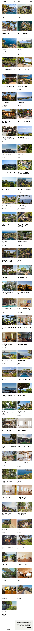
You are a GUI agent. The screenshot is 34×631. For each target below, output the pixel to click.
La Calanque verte (22, 277)
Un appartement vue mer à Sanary (9, 328)
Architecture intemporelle (8, 86)
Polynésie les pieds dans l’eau (23, 362)
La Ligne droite (21, 16)
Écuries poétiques (22, 564)
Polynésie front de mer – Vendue (8, 225)
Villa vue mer (5, 189)
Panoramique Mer (22, 104)
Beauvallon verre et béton (24, 446)
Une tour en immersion (23, 531)
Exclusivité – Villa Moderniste (6, 122)
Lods (18, 580)
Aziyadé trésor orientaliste (9, 413)
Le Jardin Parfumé (22, 344)
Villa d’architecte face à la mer (24, 70)
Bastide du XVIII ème (7, 207)
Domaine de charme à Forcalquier (23, 243)
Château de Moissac (7, 481)
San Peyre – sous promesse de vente (24, 190)
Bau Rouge (4, 277)
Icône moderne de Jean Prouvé (8, 547)
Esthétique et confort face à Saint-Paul (24, 310)
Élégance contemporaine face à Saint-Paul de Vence (24, 464)
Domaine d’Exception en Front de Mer (8, 51)
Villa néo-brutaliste (7, 430)
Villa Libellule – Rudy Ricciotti (7, 613)
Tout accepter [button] (28, 627)
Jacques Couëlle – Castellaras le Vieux (7, 104)
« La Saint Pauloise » (22, 293)
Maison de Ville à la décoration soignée (7, 345)
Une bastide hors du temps (9, 69)
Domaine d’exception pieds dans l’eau (9, 447)
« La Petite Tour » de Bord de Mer (8, 396)
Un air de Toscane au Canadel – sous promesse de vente (24, 52)
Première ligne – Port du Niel (8, 34)
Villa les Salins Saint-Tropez (24, 379)
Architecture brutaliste (8, 464)
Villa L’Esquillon (5, 514)
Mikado (4, 580)
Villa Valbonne (21, 514)
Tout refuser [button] (18, 627)
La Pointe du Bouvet (22, 33)
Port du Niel (20, 260)
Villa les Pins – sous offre (23, 138)
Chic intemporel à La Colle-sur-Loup (9, 310)
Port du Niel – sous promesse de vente (7, 243)
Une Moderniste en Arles (24, 327)
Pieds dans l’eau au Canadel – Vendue (24, 413)
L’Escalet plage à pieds (23, 395)
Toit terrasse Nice (6, 497)
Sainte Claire (5, 156)
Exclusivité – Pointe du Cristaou (23, 87)
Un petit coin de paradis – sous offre (8, 139)
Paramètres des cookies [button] (23, 627)
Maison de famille (22, 156)
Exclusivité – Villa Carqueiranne (21, 207)
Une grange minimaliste (8, 531)
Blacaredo (20, 597)
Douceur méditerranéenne (9, 172)
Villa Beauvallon (6, 379)
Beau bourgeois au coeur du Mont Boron (24, 498)
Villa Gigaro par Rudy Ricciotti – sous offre (7, 260)
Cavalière (4, 564)
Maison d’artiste (6, 293)
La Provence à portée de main (23, 122)
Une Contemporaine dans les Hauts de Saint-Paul (24, 173)
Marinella (4, 597)
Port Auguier (5, 362)
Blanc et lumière (21, 430)
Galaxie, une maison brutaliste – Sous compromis (22, 225)
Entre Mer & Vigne (22, 547)
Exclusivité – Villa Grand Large (8, 16)
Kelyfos (19, 481)
